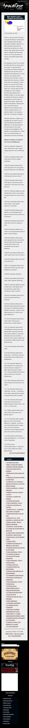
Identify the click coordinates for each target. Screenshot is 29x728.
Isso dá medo (7, 723)
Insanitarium (6, 721)
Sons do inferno (11, 594)
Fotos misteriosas (12, 601)
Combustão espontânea (13, 603)
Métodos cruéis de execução (15, 467)
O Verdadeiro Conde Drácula (15, 575)
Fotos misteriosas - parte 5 (14, 503)
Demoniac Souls (7, 705)
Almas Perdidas (7, 716)
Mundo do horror (7, 698)
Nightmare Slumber (8, 700)
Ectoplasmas (10, 584)
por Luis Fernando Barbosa (17, 453)
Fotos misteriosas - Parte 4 (14, 552)
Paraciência (6, 709)
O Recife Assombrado (13, 501)
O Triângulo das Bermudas (14, 592)
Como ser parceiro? (10, 692)
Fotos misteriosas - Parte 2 (14, 582)
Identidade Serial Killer (9, 714)
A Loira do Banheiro (12, 626)
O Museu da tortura (12, 565)
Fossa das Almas (7, 707)
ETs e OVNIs (6, 712)
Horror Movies (7, 719)
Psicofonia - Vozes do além (14, 526)
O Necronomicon (12, 586)
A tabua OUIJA (11, 541)
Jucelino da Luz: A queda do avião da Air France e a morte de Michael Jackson (15, 484)
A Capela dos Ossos (13, 462)
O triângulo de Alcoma (13, 554)
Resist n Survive (7, 703)
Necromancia (10, 562)
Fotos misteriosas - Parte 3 (14, 560)
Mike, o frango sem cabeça (14, 464)
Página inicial (9, 634)
